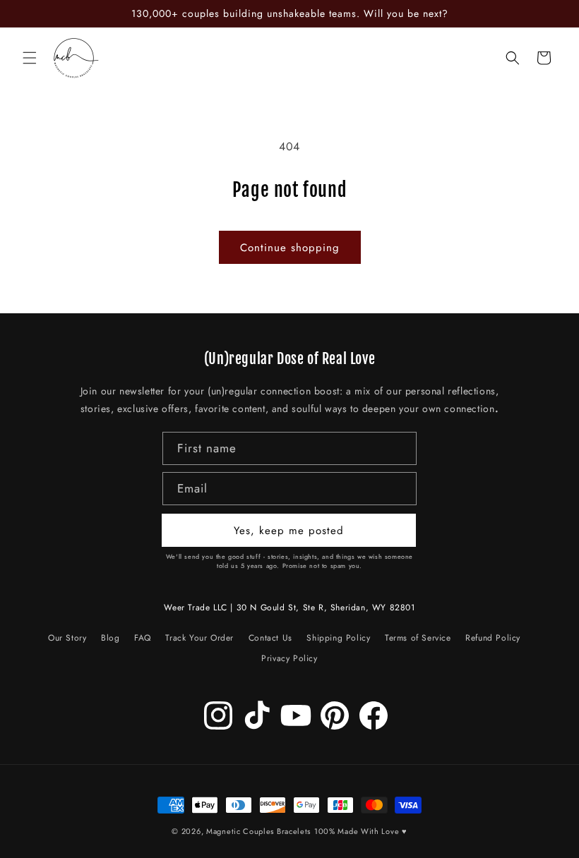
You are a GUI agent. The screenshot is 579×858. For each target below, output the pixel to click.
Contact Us (270, 638)
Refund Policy (492, 638)
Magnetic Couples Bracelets (258, 831)
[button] (29, 57)
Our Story (67, 640)
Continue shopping (290, 247)
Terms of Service (418, 638)
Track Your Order (199, 638)
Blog (110, 638)
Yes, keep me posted (289, 530)
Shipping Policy (338, 638)
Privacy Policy (289, 658)
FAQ (142, 638)
